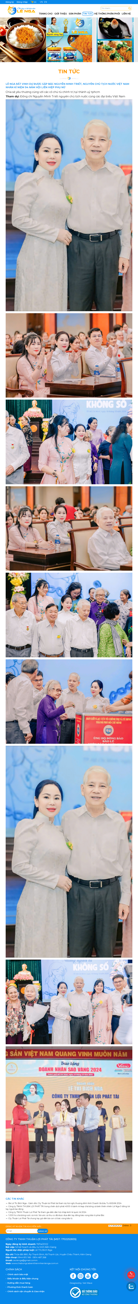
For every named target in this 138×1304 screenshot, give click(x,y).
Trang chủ (46, 13)
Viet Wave (87, 1283)
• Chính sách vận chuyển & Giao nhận (25, 1291)
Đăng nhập (22, 2)
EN (45, 2)
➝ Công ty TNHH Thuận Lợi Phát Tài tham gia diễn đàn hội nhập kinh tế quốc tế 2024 (46, 1212)
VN (41, 2)
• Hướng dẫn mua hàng (18, 1283)
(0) (35, 2)
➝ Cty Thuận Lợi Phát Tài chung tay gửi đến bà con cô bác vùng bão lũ (39, 1218)
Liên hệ (126, 13)
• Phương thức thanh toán (19, 1287)
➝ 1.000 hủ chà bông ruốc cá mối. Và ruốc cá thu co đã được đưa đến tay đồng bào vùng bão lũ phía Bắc (55, 1215)
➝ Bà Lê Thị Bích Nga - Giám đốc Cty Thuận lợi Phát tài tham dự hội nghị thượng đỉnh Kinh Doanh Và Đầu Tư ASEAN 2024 (63, 1203)
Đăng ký (10, 2)
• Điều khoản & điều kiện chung (22, 1278)
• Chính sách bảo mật (17, 1274)
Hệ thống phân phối (107, 13)
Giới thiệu (60, 13)
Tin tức (87, 13)
